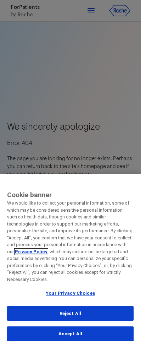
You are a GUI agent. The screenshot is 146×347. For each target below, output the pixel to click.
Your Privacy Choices (70, 293)
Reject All (70, 313)
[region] (70, 260)
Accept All (70, 333)
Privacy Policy (31, 251)
